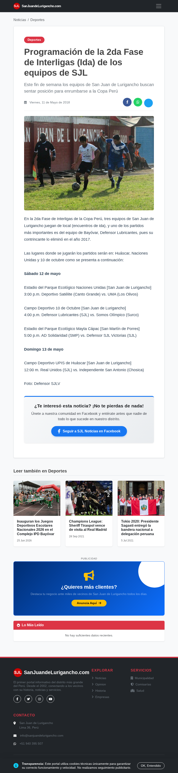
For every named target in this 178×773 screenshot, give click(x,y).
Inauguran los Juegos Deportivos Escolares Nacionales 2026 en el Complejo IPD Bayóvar (35, 528)
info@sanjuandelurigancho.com (41, 735)
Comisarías (143, 684)
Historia (100, 690)
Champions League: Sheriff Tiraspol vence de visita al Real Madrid (88, 525)
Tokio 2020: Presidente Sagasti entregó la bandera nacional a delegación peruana (140, 528)
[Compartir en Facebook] (127, 102)
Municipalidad (144, 678)
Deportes (37, 20)
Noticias (19, 20)
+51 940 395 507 (31, 743)
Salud (140, 690)
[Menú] (159, 6)
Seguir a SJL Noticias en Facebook (91, 431)
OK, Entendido (151, 765)
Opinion (100, 684)
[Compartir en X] (148, 103)
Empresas (102, 697)
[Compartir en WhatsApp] (138, 102)
